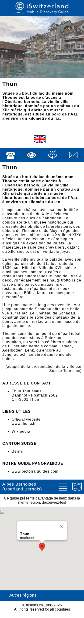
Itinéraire (27, 538)
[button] (42, 547)
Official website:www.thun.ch (27, 421)
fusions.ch (34, 605)
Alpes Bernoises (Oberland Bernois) (22, 486)
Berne (17, 451)
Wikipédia (21, 431)
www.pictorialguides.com (35, 471)
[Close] (61, 526)
